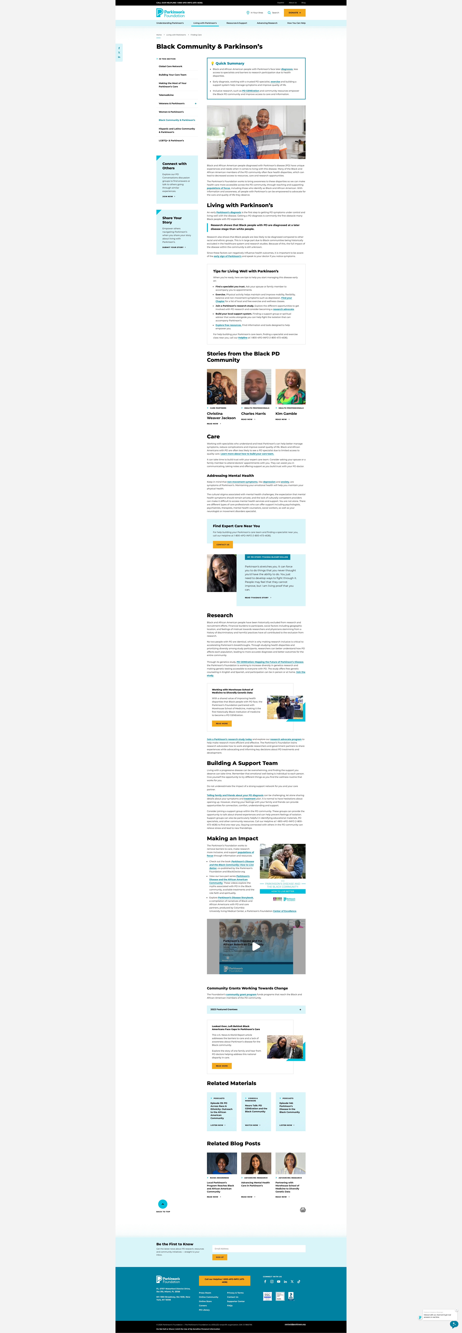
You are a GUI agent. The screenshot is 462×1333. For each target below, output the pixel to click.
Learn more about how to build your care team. (247, 453)
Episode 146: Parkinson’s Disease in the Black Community (289, 1108)
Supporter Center (236, 1301)
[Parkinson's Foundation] (170, 12)
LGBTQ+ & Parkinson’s (171, 140)
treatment (250, 798)
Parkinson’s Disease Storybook (235, 897)
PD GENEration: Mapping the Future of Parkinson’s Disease (270, 662)
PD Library (204, 1310)
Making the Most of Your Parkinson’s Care (172, 85)
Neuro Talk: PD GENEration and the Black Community (256, 1108)
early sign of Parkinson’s (227, 256)
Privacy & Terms (235, 1293)
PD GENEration (250, 91)
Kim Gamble (286, 414)
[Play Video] (256, 946)
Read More (222, 1066)
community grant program (241, 994)
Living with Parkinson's (176, 35)
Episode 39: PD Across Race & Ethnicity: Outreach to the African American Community (221, 1111)
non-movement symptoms (242, 482)
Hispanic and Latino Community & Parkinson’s (177, 130)
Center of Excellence (284, 911)
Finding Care (196, 35)
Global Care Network (170, 66)
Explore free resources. (229, 325)
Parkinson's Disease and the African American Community (229, 879)
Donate (293, 13)
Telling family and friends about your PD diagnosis (235, 795)
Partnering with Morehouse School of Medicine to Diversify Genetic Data (287, 1187)
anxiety (285, 482)
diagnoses (287, 69)
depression (269, 482)
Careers (203, 1306)
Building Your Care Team (172, 74)
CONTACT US (223, 545)
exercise (275, 81)
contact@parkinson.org (295, 1324)
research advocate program (286, 739)
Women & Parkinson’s (171, 112)
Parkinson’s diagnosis (228, 212)
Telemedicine (166, 95)
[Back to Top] (162, 1204)
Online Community (208, 1297)
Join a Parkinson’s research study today (229, 739)
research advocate (283, 309)
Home (159, 35)
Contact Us (232, 1297)
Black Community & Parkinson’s (177, 120)
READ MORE (222, 723)
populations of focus (218, 188)
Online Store (205, 1301)
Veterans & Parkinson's (172, 103)
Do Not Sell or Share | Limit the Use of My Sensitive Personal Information (188, 1329)
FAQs (230, 1306)
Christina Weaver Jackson (221, 416)
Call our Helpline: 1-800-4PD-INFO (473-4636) (179, 3)
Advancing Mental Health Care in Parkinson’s (255, 1184)
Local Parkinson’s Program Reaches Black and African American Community (220, 1187)
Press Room (205, 1293)
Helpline (242, 337)
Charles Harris (253, 414)
